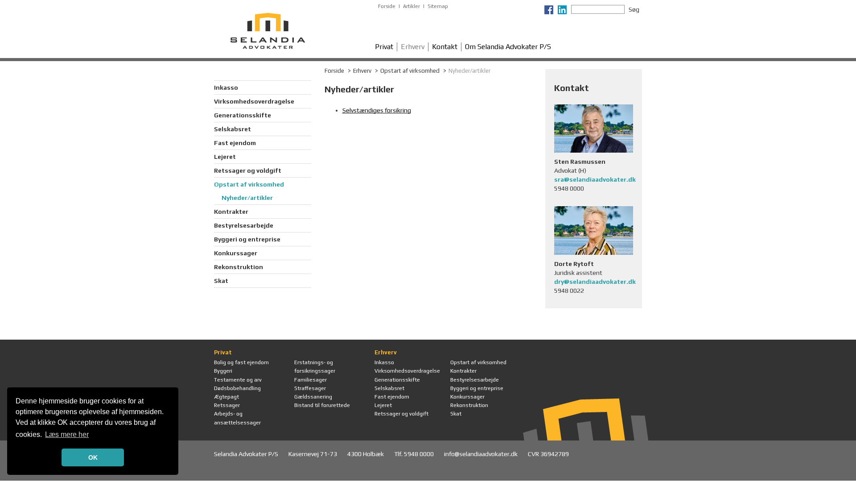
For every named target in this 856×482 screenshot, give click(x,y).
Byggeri (223, 371)
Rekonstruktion (238, 266)
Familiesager (310, 380)
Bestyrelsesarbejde (243, 225)
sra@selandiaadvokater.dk (595, 179)
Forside (386, 6)
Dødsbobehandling (237, 388)
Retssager (227, 405)
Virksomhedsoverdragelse (254, 101)
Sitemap (438, 6)
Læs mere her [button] (67, 434)
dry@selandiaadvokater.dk (595, 281)
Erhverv (412, 46)
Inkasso (226, 87)
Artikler (411, 6)
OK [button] (93, 457)
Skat (221, 280)
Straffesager (310, 388)
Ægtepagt (226, 397)
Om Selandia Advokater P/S (508, 46)
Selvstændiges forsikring (376, 110)
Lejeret (225, 156)
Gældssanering (313, 397)
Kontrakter (231, 211)
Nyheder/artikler (247, 197)
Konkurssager (235, 253)
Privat (384, 46)
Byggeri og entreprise (247, 239)
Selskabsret (232, 129)
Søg (634, 9)
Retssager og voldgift (247, 170)
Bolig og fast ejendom (241, 362)
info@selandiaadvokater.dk (481, 453)
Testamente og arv (238, 380)
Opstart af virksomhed (249, 184)
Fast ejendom (235, 142)
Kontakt (444, 46)
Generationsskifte (242, 115)
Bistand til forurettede (322, 405)
